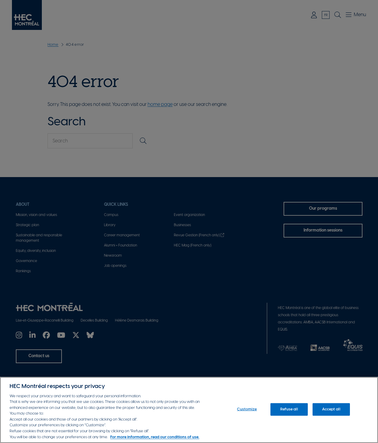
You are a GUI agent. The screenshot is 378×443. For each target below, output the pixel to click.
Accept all (331, 409)
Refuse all (289, 409)
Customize (247, 409)
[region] (189, 410)
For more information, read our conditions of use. (154, 437)
